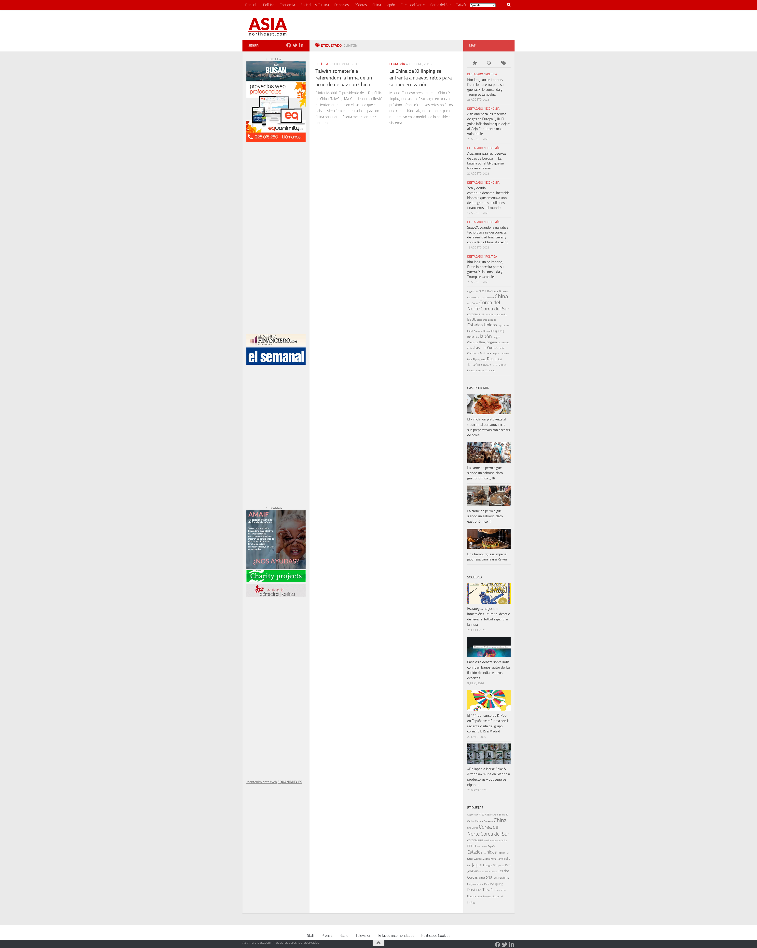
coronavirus (475, 314)
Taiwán (461, 5)
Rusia (492, 358)
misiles (502, 348)
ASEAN (489, 291)
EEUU (471, 319)
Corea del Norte (413, 5)
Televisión (363, 935)
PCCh (476, 353)
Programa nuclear (500, 353)
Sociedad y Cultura (314, 5)
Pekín (483, 353)
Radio (343, 935)
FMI (508, 325)
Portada (251, 5)
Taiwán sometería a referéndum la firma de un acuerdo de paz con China (343, 78)
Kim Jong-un (488, 342)
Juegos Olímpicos (494, 865)
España (492, 319)
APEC (481, 291)
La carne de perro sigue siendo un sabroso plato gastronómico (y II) (485, 473)
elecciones (482, 319)
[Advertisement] (437, 25)
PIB (489, 353)
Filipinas (501, 325)
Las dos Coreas (486, 347)
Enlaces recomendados (396, 935)
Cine (469, 303)
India (470, 337)
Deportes (341, 5)
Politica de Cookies (435, 935)
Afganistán (472, 291)
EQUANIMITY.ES (290, 782)
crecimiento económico (496, 314)
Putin (469, 359)
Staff (310, 935)
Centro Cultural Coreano (480, 297)
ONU (470, 353)
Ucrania (496, 365)
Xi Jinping (490, 370)
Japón (390, 5)
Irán (477, 337)
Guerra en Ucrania (482, 331)
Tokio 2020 (486, 365)
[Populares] (474, 63)
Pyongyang (479, 359)
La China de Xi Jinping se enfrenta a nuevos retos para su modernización (420, 78)
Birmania (504, 291)
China (376, 5)
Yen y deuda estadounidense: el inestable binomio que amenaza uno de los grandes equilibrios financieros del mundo (488, 198)
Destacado (475, 74)
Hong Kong (497, 331)
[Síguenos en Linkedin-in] (301, 45)
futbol (470, 331)
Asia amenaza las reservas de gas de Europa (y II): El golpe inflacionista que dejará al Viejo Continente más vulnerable (489, 124)
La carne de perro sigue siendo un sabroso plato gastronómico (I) (485, 516)
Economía (287, 5)
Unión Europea (484, 896)
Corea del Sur (440, 5)
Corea (475, 303)
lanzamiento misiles (488, 871)
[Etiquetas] (503, 63)
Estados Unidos (482, 325)
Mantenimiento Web (261, 782)
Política (268, 5)
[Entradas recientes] (489, 63)
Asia (495, 291)
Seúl (500, 359)
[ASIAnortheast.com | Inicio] (267, 27)
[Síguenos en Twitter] (295, 45)
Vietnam (480, 370)
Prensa (327, 935)
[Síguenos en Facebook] (288, 45)
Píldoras (360, 5)
